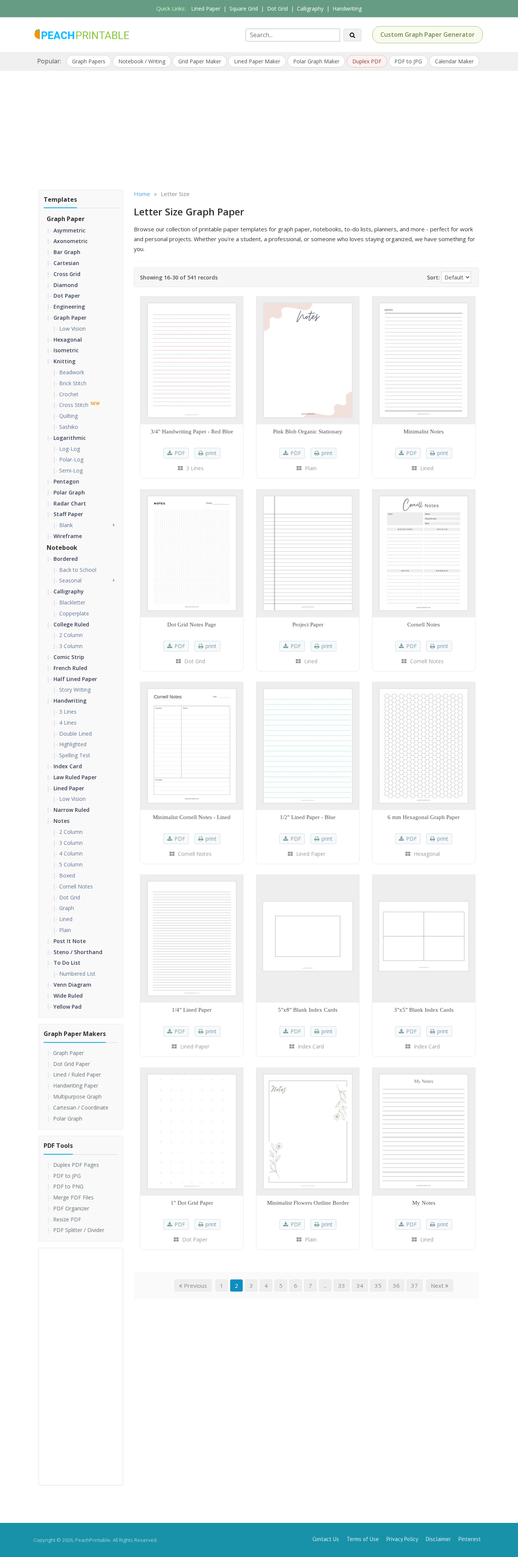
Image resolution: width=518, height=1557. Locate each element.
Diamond (65, 285)
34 (359, 1285)
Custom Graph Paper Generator (427, 34)
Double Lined (75, 733)
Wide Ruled (68, 995)
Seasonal (70, 580)
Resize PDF (67, 1219)
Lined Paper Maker (257, 61)
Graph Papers (88, 61)
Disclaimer (438, 1539)
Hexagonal (67, 339)
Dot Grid (277, 8)
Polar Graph (69, 492)
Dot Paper (66, 295)
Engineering (69, 306)
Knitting (64, 361)
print (211, 453)
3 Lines (68, 711)
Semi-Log (71, 470)
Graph (66, 908)
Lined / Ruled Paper (77, 1074)
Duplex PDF (366, 61)
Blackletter (72, 602)
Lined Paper (205, 8)
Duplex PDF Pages (76, 1164)
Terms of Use (363, 1539)
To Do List (66, 962)
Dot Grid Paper (71, 1063)
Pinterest (469, 1539)
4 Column (71, 853)
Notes (61, 820)
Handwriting (347, 8)
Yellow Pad (67, 1006)
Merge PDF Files (73, 1197)
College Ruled (71, 624)
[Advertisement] (259, 128)
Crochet (68, 394)
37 (414, 1285)
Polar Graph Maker (316, 61)
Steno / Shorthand (77, 952)
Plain (65, 930)
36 (396, 1285)
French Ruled (70, 668)
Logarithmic (69, 437)
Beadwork (71, 372)
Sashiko (68, 426)
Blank (66, 525)
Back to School (77, 569)
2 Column (71, 635)
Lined (65, 919)
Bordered (65, 558)
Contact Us (325, 1539)
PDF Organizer (71, 1208)
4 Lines (68, 722)
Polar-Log (71, 459)
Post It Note (69, 941)
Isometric (65, 350)
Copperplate (74, 613)
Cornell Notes (76, 886)
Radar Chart (69, 503)
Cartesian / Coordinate (80, 1107)
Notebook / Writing (141, 61)
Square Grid (243, 8)
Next (438, 1285)
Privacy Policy (402, 1539)
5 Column (71, 864)
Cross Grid (66, 274)
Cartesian (66, 263)
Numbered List (77, 973)
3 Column (71, 646)
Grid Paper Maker (199, 61)
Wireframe (67, 536)
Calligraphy (310, 8)
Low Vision (72, 328)
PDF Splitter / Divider (78, 1230)
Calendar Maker (454, 61)
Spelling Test (74, 755)
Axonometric (70, 241)
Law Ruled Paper (75, 777)
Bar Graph (66, 252)
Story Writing (75, 689)
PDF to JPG (408, 61)
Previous (194, 1285)
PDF (179, 453)
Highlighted (72, 744)
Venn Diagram (72, 984)
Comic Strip (68, 657)
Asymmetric (69, 230)
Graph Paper (66, 219)
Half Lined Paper (75, 679)
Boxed (67, 875)
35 (378, 1285)
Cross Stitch (73, 404)
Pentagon (66, 481)
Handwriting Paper (75, 1085)
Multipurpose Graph (77, 1096)
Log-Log (69, 448)
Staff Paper (68, 514)
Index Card (67, 766)
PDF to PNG (68, 1186)
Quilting (68, 415)
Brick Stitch (72, 383)
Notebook (62, 547)
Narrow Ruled (71, 809)
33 (341, 1285)
